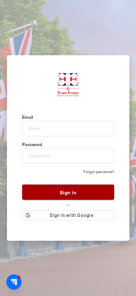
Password (32, 145)
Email (27, 117)
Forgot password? (98, 172)
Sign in (68, 193)
